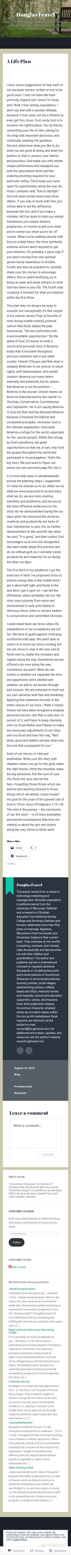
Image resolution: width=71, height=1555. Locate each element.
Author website (29, 1050)
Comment (48, 1154)
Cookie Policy (19, 1539)
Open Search (64, 43)
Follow (17, 1242)
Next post (20, 1092)
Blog (17, 1074)
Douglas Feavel (35, 14)
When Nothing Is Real (21, 1467)
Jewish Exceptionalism (22, 1288)
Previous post (23, 1086)
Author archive (20, 1050)
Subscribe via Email (21, 1211)
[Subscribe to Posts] (10, 1267)
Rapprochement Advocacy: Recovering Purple (31, 1331)
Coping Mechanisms (20, 1422)
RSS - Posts (19, 1267)
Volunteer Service (19, 1381)
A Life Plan (19, 61)
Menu (6, 43)
